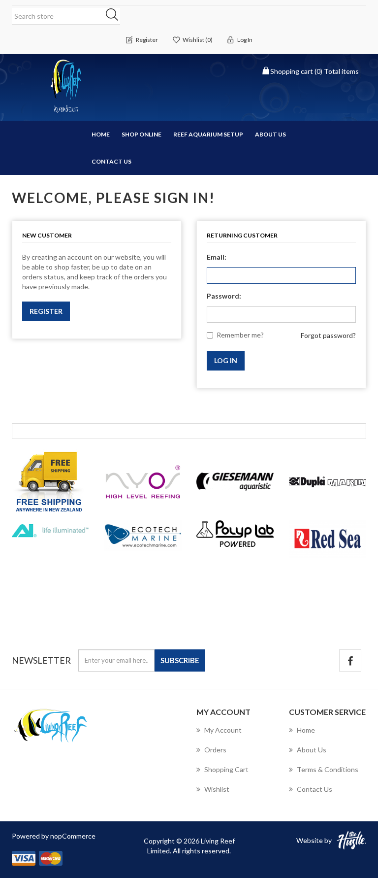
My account (223, 730)
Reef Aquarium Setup (208, 134)
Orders (215, 749)
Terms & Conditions (327, 769)
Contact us (111, 161)
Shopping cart (226, 769)
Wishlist (216, 789)
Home (101, 134)
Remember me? (240, 335)
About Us (270, 134)
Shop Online (141, 134)
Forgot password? (328, 335)
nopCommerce (72, 836)
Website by (314, 840)
